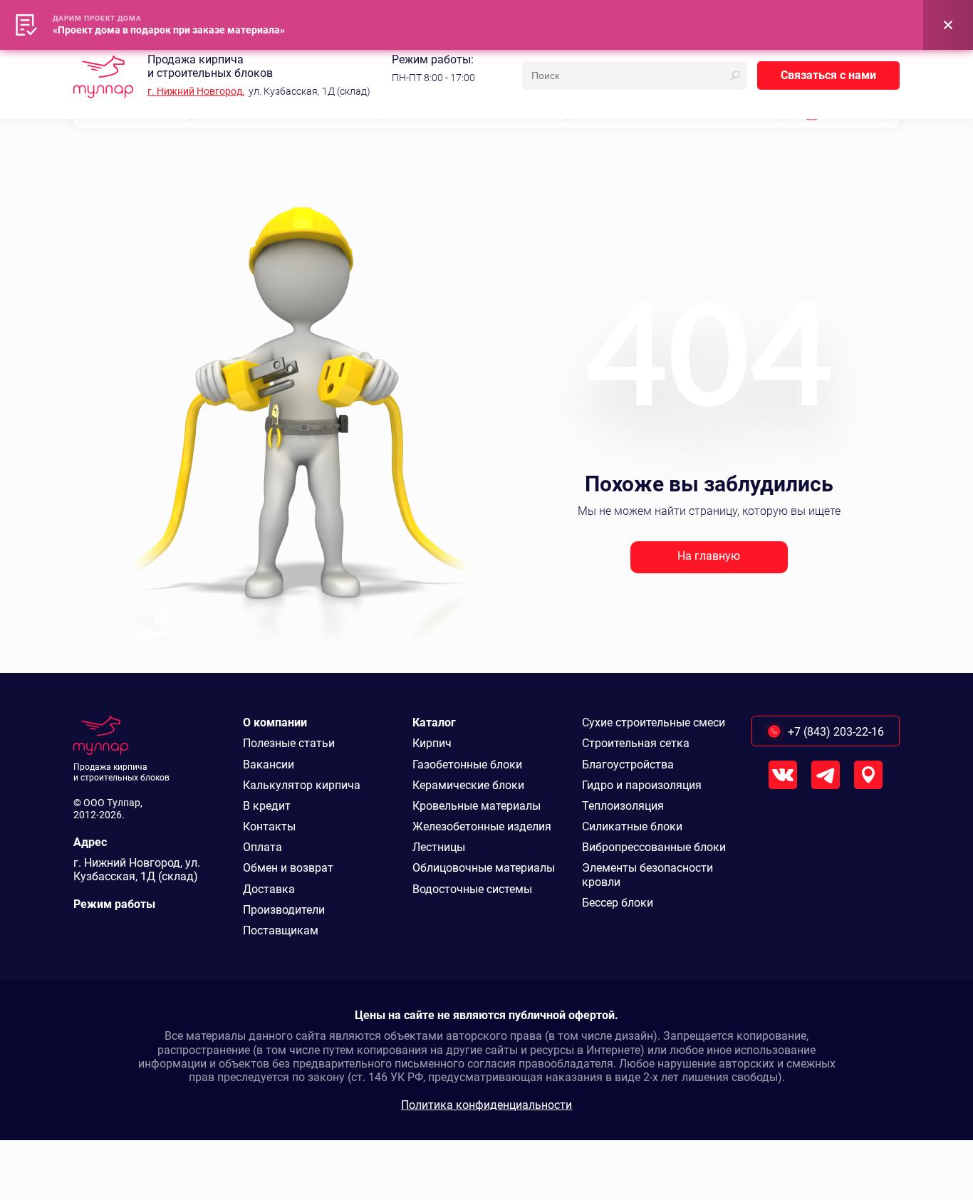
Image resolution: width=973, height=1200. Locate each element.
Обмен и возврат (288, 868)
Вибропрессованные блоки (654, 847)
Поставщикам (280, 930)
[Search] (735, 75)
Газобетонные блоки (467, 764)
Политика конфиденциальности (486, 1105)
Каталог (434, 722)
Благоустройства (628, 764)
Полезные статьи (289, 743)
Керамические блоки (468, 785)
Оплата (262, 847)
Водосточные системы (472, 889)
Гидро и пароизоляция (642, 785)
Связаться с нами (828, 75)
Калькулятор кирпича (301, 785)
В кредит (267, 806)
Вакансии (268, 764)
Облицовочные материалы (483, 868)
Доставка (269, 889)
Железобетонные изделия (481, 826)
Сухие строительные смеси (653, 722)
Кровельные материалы (476, 806)
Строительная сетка (636, 743)
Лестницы (438, 847)
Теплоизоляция (623, 806)
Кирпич (432, 743)
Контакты (269, 826)
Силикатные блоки (632, 826)
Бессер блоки (617, 902)
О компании (275, 722)
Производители (284, 910)
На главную (708, 556)
